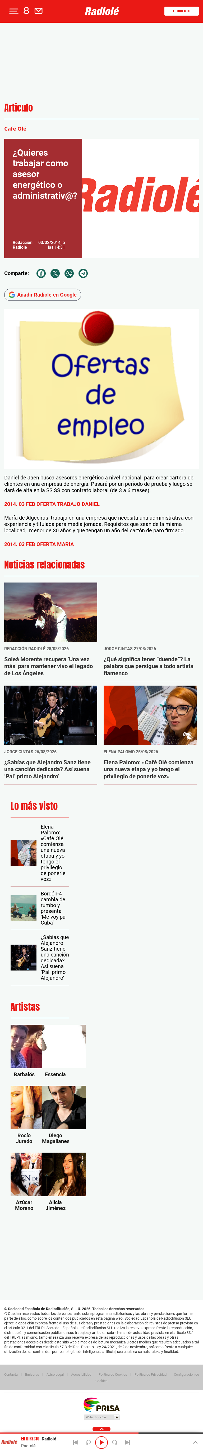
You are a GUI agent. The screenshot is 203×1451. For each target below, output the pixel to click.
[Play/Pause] (101, 1442)
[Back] (75, 1442)
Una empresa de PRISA (101, 1404)
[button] (13, 11)
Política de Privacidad (151, 1374)
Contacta (11, 1374)
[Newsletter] (39, 11)
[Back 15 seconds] (88, 1442)
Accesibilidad (81, 1374)
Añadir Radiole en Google (47, 295)
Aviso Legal (55, 1374)
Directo (183, 11)
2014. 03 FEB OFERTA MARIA (39, 544)
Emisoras (32, 1374)
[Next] (127, 1442)
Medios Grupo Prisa (102, 1417)
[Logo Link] (103, 11)
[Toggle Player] (195, 1442)
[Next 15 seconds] (114, 1442)
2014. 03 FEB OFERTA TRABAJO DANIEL (52, 504)
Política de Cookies (113, 1374)
